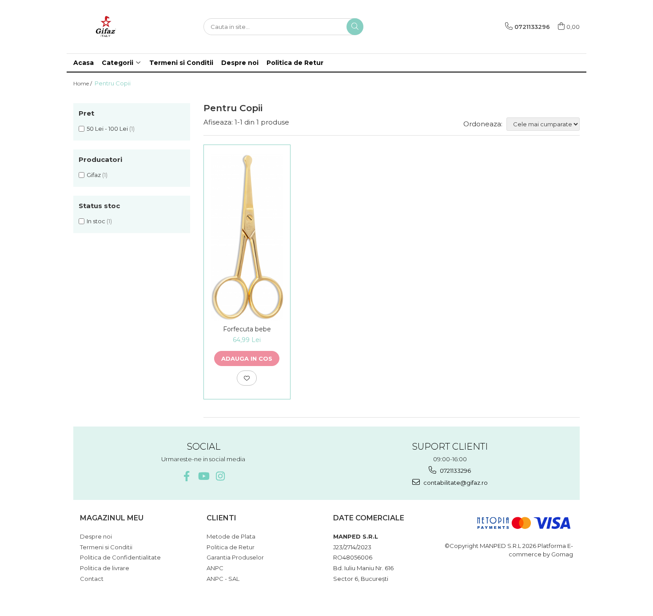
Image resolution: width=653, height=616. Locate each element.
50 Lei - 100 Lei (107, 128)
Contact (92, 578)
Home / (83, 83)
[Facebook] (186, 476)
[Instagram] (220, 476)
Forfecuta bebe (247, 329)
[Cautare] (354, 26)
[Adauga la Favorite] (247, 378)
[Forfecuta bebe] (247, 237)
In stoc (96, 221)
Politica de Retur (295, 63)
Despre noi (240, 63)
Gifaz (94, 174)
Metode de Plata (231, 536)
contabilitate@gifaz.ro (455, 482)
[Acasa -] (117, 26)
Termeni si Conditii (181, 63)
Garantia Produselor (235, 557)
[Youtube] (203, 476)
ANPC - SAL (223, 578)
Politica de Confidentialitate (120, 557)
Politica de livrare (104, 568)
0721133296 (454, 470)
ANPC (215, 568)
